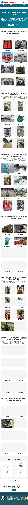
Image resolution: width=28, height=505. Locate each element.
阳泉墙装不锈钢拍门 (20, 136)
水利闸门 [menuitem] (24, 4)
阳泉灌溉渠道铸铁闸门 (7, 307)
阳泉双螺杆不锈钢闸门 (20, 210)
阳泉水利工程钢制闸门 (20, 198)
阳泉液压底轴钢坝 (7, 124)
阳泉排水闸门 (20, 62)
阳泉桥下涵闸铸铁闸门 (7, 271)
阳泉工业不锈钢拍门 (7, 392)
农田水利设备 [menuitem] (10, 6)
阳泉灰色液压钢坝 (20, 234)
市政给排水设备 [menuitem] (17, 6)
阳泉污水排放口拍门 (20, 173)
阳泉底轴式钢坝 (7, 416)
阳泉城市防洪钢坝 (20, 453)
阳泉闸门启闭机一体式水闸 (7, 210)
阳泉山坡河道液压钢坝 (20, 416)
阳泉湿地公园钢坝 (7, 453)
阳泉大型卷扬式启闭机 (7, 62)
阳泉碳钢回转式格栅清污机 (20, 50)
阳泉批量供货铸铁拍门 (7, 380)
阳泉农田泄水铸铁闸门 (7, 234)
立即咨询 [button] (11, 24)
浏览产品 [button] (17, 24)
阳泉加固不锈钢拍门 (20, 380)
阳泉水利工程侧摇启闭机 (7, 246)
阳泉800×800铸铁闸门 (7, 50)
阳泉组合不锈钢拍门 (20, 392)
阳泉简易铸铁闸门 (20, 319)
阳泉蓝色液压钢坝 (20, 271)
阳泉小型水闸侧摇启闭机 (7, 198)
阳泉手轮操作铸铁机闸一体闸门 (20, 246)
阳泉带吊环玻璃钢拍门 (20, 124)
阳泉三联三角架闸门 (20, 307)
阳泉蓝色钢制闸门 (7, 136)
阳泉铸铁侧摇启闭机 (7, 173)
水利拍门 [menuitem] (17, 4)
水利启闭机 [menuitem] (11, 4)
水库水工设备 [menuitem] (4, 6)
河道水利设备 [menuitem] (23, 6)
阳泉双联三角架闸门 (7, 319)
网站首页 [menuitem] (4, 4)
